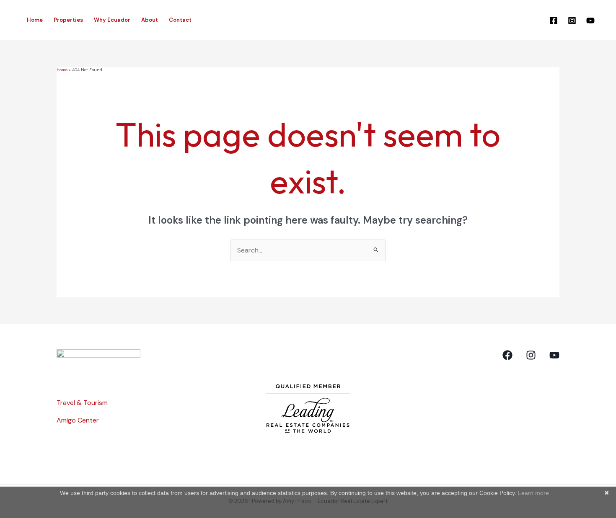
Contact (180, 19)
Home (35, 19)
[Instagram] (572, 20)
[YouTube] (590, 20)
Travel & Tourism (82, 402)
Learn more (533, 493)
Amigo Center (78, 420)
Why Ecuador (112, 19)
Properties (68, 19)
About (149, 19)
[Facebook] (553, 20)
